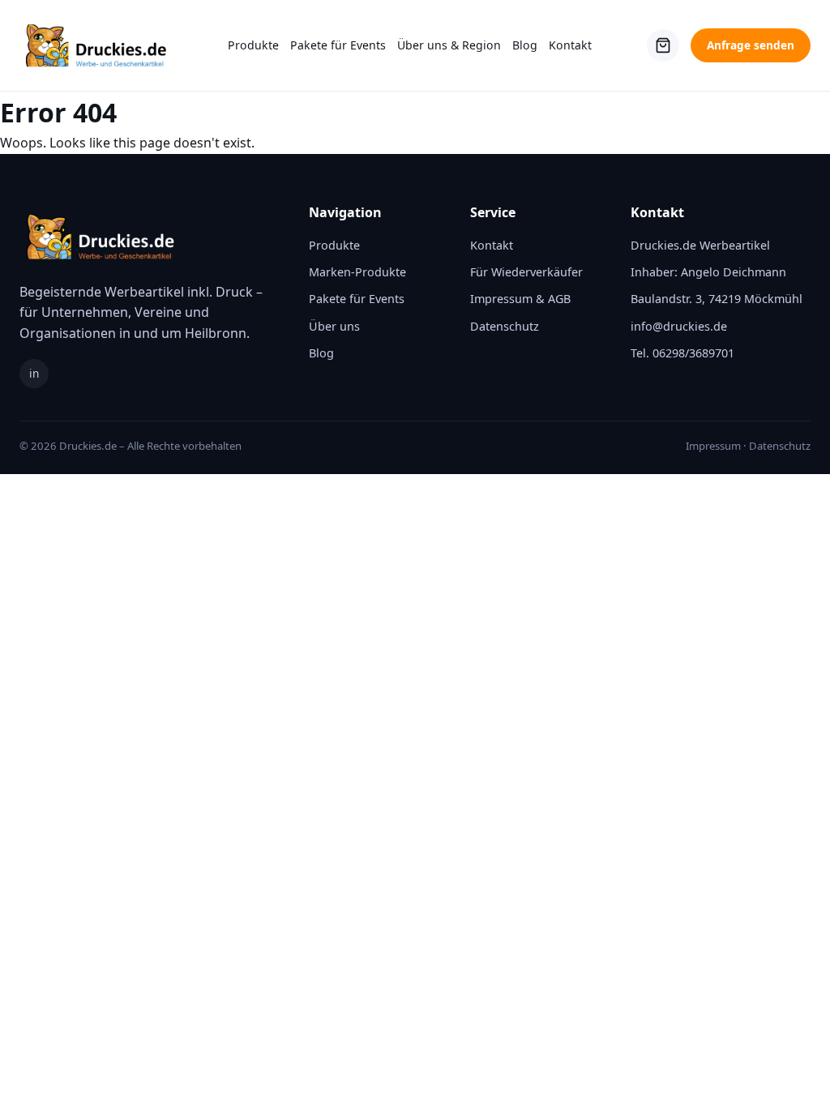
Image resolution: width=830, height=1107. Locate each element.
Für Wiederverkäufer (526, 272)
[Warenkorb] (663, 45)
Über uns (334, 326)
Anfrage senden (750, 45)
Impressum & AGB (520, 298)
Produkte (253, 45)
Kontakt (570, 45)
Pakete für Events (338, 45)
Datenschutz (504, 326)
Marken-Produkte (357, 272)
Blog (524, 45)
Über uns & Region (449, 45)
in (34, 373)
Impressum (713, 445)
